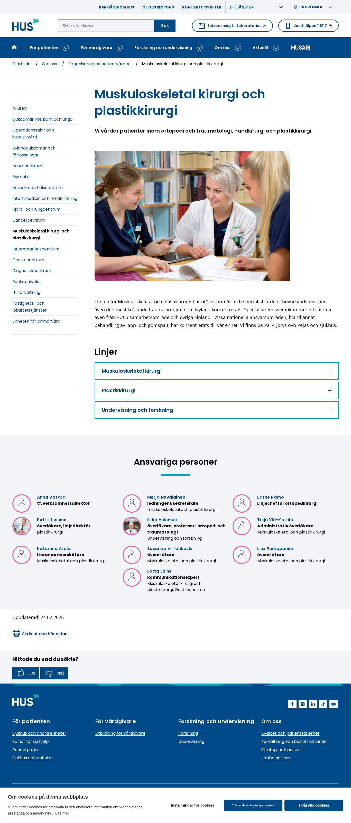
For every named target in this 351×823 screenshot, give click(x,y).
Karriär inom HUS (116, 7)
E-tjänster (242, 7)
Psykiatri (20, 177)
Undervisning (191, 741)
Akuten (19, 108)
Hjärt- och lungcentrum (36, 209)
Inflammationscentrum (35, 249)
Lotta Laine (159, 571)
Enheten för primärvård (36, 321)
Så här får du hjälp (30, 741)
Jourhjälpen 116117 (310, 25)
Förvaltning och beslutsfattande (294, 741)
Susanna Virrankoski (169, 548)
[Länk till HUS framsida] (25, 25)
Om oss (222, 48)
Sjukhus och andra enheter (39, 733)
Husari (300, 48)
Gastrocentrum (28, 260)
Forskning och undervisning (163, 48)
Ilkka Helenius (162, 520)
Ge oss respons (158, 7)
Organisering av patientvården (100, 64)
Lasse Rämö (270, 497)
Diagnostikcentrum (31, 271)
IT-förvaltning (26, 292)
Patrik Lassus (51, 520)
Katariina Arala (54, 548)
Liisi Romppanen (275, 548)
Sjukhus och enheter (32, 758)
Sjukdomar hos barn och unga (42, 119)
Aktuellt (261, 48)
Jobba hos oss (275, 758)
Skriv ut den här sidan (45, 634)
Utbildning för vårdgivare (120, 733)
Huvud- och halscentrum (37, 188)
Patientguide (25, 750)
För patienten (44, 48)
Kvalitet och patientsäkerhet (290, 733)
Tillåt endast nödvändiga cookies (253, 805)
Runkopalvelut (26, 282)
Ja (32, 673)
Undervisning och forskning (137, 410)
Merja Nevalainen (166, 497)
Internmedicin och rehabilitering (44, 198)
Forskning (188, 733)
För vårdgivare (96, 48)
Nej (60, 673)
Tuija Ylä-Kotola (275, 520)
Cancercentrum (28, 220)
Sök (165, 26)
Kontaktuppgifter (201, 7)
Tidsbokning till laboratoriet (230, 27)
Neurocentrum (27, 166)
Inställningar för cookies (192, 805)
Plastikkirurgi (118, 390)
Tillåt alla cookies (313, 805)
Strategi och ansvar (281, 750)
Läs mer (62, 813)
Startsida (22, 64)
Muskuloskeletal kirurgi (132, 371)
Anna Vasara (51, 497)
